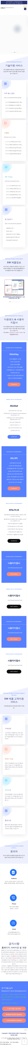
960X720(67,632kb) (15, 1015)
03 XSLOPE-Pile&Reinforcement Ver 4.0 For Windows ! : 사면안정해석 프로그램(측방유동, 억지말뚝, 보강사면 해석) (14, 298)
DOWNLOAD (14, 384)
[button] (25, 9)
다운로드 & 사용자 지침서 (16, 332)
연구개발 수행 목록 (15, 1009)
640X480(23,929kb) (14, 1020)
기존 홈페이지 (14, 956)
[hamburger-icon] (25, 6)
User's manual (14, 574)
